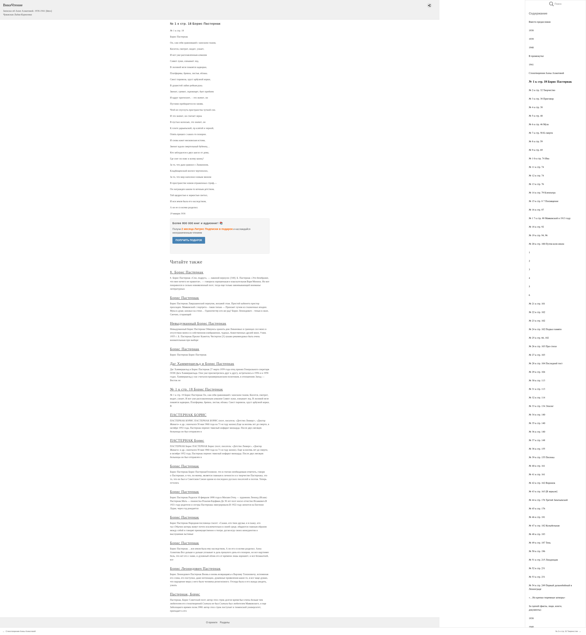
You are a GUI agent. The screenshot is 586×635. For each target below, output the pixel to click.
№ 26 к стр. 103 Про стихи (543, 346)
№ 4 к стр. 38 (536, 107)
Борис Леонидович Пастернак (195, 568)
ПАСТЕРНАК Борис (187, 440)
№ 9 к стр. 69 (536, 149)
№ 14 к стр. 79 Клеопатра (542, 192)
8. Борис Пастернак (186, 272)
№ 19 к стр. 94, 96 (538, 235)
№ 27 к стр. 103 (537, 354)
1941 (531, 64)
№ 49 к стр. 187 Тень (540, 542)
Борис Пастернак (184, 297)
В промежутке (536, 55)
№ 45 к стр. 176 (537, 508)
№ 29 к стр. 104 (537, 371)
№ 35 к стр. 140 (537, 423)
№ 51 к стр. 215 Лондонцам (543, 559)
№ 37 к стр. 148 (537, 440)
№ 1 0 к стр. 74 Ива (539, 158)
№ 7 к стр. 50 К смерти (541, 132)
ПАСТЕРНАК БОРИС (188, 414)
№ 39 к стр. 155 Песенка (541, 457)
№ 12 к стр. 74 (536, 175)
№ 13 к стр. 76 (536, 184)
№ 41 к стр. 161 (537, 474)
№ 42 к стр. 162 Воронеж (542, 482)
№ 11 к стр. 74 (536, 166)
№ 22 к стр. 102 (537, 312)
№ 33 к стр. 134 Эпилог (541, 406)
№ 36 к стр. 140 (537, 431)
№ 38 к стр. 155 (537, 448)
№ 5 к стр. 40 (536, 115)
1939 (531, 38)
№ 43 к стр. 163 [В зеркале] (543, 491)
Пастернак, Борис (185, 594)
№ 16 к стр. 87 (536, 209)
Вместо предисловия (539, 21)
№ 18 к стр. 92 (536, 226)
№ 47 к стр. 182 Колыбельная (544, 525)
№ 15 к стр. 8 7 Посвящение (543, 201)
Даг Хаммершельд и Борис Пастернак (202, 363)
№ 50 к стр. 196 (537, 551)
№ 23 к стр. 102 (537, 320)
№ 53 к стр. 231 (537, 576)
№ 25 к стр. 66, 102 (539, 337)
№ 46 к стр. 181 (537, 517)
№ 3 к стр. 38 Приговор (541, 98)
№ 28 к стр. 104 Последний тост (545, 363)
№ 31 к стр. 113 (537, 388)
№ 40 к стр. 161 (537, 465)
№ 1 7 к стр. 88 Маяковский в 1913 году (550, 218)
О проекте (211, 622)
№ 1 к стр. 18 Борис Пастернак (196, 389)
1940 (531, 47)
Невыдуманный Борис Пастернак (198, 323)
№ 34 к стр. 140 (537, 414)
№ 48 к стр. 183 (537, 534)
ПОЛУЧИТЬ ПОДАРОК (188, 240)
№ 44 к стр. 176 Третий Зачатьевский (548, 499)
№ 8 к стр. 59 (536, 141)
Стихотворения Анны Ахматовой (546, 73)
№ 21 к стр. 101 (537, 303)
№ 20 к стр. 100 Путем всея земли (546, 243)
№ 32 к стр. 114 (537, 397)
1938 (531, 30)
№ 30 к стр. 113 (537, 380)
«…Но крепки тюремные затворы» (547, 597)
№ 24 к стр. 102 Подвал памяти (545, 329)
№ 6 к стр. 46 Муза (539, 124)
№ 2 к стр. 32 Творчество (542, 90)
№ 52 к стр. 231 (537, 568)
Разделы (225, 622)
